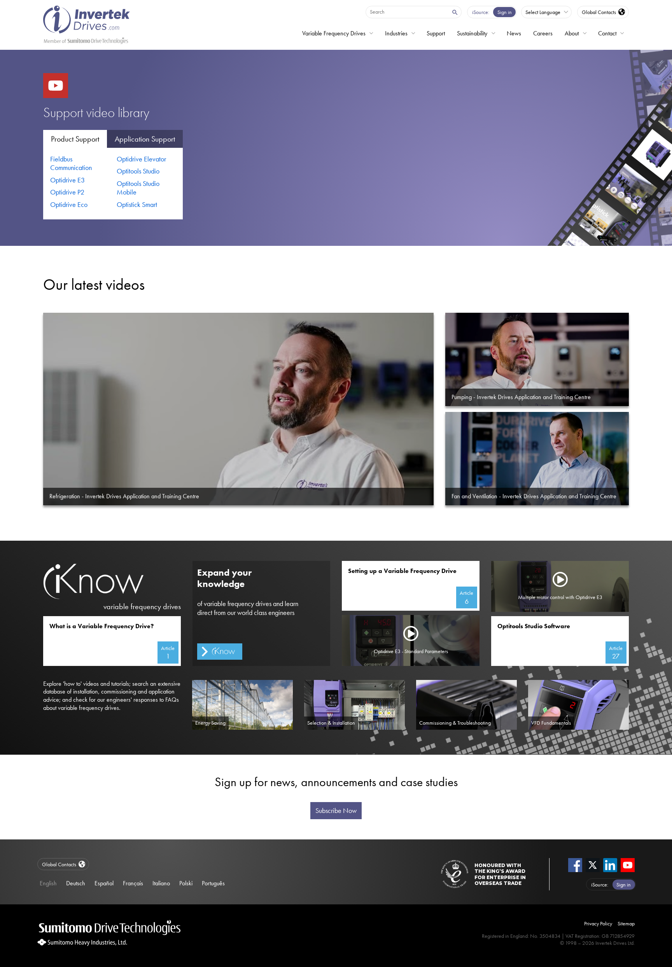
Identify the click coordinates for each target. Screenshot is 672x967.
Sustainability (472, 33)
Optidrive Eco (69, 204)
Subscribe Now (336, 810)
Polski (185, 883)
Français (133, 883)
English (48, 883)
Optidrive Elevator (141, 159)
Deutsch (75, 883)
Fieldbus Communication (71, 163)
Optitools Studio (138, 171)
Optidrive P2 (67, 192)
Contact (607, 33)
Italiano (161, 883)
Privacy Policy (598, 923)
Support (436, 33)
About (572, 33)
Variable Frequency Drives (334, 33)
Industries (396, 33)
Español (104, 883)
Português (213, 883)
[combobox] (407, 11)
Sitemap (626, 923)
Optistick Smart (137, 204)
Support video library (96, 112)
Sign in (504, 12)
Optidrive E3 (67, 180)
